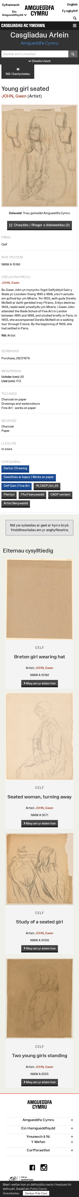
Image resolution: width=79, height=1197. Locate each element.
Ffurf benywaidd (32, 494)
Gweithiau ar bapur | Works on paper (29, 477)
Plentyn (9, 494)
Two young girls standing (39, 1055)
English (72, 4)
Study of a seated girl (39, 921)
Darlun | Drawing (15, 468)
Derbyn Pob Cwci (36, 1193)
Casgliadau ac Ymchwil (23, 25)
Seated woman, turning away (39, 796)
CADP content (60, 494)
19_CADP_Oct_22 (47, 485)
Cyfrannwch (10, 5)
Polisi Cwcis (38, 1188)
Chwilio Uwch (41, 61)
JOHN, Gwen (14, 96)
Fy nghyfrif (70, 11)
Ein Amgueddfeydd (13, 13)
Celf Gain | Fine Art (17, 485)
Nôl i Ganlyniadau (18, 74)
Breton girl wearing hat (39, 656)
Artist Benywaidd (16, 503)
